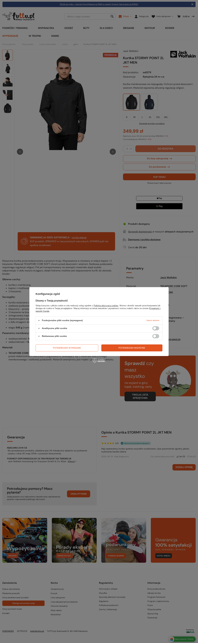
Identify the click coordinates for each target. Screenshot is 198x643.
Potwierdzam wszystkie (131, 347)
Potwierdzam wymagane (67, 347)
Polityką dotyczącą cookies (106, 305)
